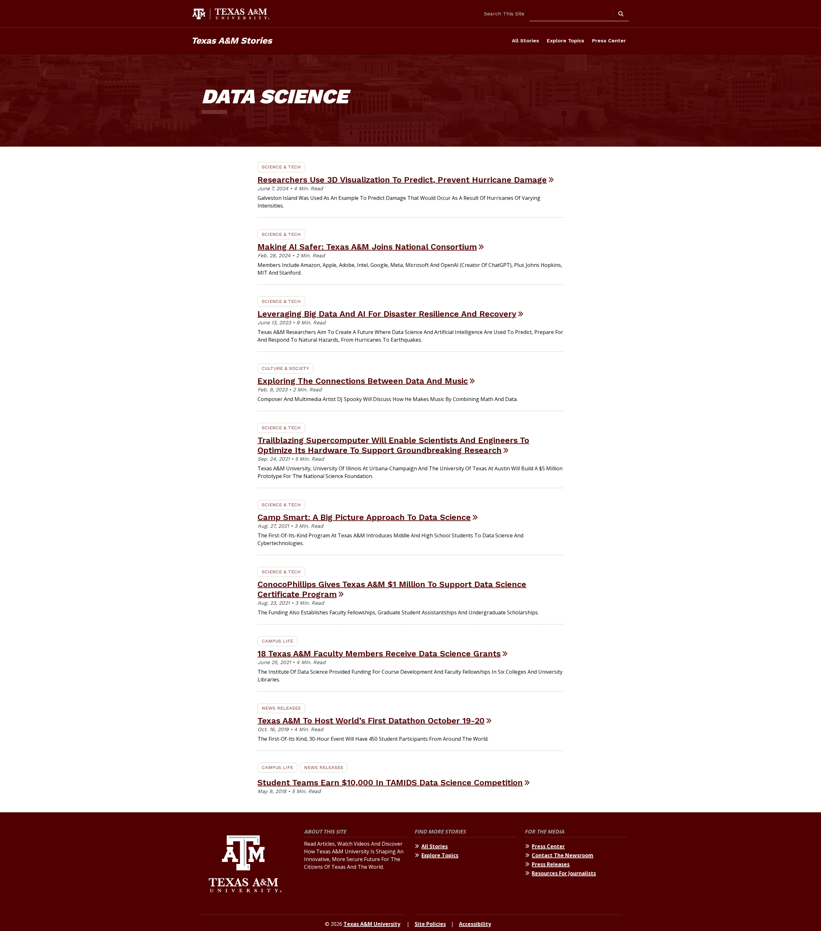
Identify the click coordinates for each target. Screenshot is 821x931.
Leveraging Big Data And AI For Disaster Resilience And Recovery (387, 314)
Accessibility (475, 923)
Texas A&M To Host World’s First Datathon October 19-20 (371, 720)
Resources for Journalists (564, 873)
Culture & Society (285, 368)
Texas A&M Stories (231, 40)
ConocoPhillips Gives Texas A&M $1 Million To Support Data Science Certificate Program (392, 589)
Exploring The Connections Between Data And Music (363, 381)
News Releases (281, 708)
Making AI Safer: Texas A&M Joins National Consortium (367, 247)
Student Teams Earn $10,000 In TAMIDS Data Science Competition (390, 782)
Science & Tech (281, 166)
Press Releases (551, 864)
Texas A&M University (371, 923)
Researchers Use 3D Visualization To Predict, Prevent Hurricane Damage (402, 179)
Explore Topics (565, 41)
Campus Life (277, 641)
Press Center (609, 41)
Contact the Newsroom (562, 855)
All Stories (525, 41)
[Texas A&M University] (245, 865)
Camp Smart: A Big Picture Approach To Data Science (364, 517)
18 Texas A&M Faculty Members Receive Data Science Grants (379, 653)
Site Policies (430, 923)
